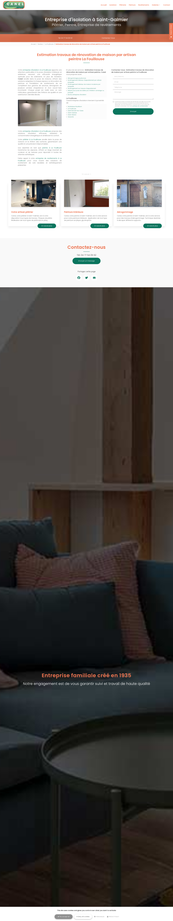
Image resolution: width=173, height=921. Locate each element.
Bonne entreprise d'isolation (77, 94)
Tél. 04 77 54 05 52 (65, 38)
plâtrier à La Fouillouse (32, 139)
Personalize (100, 917)
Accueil (104, 5)
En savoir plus (47, 226)
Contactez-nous (108, 38)
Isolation (113, 5)
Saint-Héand (72, 115)
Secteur (40, 44)
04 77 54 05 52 (88, 255)
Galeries (155, 5)
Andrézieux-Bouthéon (75, 106)
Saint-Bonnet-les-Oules (75, 110)
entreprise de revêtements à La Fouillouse (40, 159)
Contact (166, 5)
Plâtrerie (122, 5)
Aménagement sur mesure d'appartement (82, 88)
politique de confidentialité (140, 106)
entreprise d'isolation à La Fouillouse (37, 70)
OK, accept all (64, 917)
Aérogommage (125, 212)
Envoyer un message (86, 261)
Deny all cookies (83, 917)
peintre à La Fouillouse (52, 148)
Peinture (132, 5)
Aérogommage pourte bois (77, 78)
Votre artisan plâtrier (22, 212)
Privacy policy (114, 917)
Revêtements (143, 5)
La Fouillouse (49, 44)
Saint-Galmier (72, 113)
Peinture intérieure (73, 212)
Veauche (71, 117)
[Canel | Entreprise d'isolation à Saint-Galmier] (14, 5)
